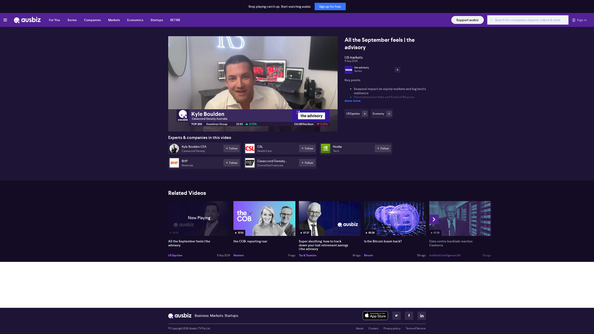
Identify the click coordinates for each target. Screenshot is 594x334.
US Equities (175, 255)
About (359, 328)
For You (54, 20)
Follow (365, 113)
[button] (254, 85)
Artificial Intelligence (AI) (445, 255)
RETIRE (175, 20)
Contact (373, 328)
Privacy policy (392, 328)
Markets (114, 20)
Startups (157, 20)
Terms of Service (416, 328)
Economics (135, 20)
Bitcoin (368, 255)
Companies (92, 20)
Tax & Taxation (307, 255)
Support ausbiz (467, 20)
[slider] (253, 115)
